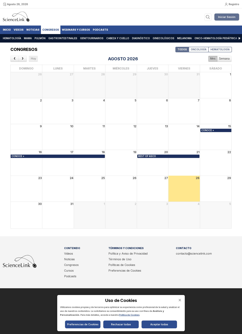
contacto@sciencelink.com (194, 253)
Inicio (7, 29)
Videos (19, 29)
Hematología (12, 38)
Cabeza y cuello (117, 38)
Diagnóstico (141, 38)
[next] (23, 59)
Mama (28, 38)
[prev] (14, 59)
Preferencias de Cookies (124, 270)
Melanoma (184, 38)
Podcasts (100, 29)
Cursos (69, 270)
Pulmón (40, 38)
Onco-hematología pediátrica (216, 38)
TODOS (182, 49)
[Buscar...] (208, 17)
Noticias (33, 29)
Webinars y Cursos (76, 29)
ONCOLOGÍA (199, 49)
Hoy (33, 58)
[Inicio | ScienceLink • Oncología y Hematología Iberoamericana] (16, 21)
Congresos (50, 29)
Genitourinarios (91, 38)
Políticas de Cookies (121, 265)
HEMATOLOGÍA (220, 49)
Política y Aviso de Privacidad (128, 253)
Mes (212, 58)
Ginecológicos (163, 38)
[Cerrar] (179, 300)
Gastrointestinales (62, 38)
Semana (224, 58)
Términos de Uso (119, 259)
